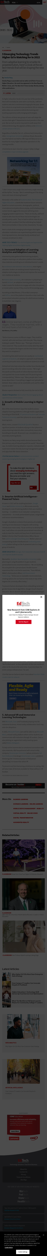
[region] (23, 1243)
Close (41, 597)
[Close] (43, 1235)
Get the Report (23, 622)
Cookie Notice (9, 1247)
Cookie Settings (22, 1252)
